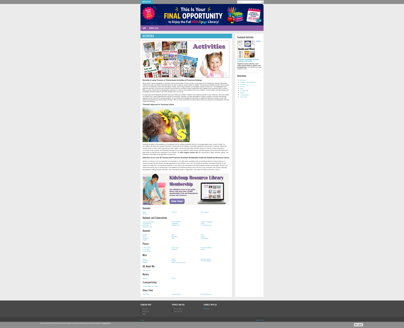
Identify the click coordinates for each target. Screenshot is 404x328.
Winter (144, 214)
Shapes (145, 262)
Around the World (206, 248)
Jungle (145, 240)
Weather (145, 278)
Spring (144, 212)
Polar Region (205, 238)
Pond (202, 235)
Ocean (203, 236)
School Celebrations (149, 222)
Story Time (148, 290)
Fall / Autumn (205, 212)
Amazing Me (146, 270)
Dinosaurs (175, 236)
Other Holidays (176, 222)
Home (144, 28)
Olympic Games (206, 259)
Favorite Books (176, 294)
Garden (145, 235)
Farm (144, 236)
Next (260, 20)
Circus (144, 259)
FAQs (144, 314)
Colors (174, 259)
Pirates (174, 261)
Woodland (146, 238)
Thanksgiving (147, 223)
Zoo (173, 235)
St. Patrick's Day (206, 225)
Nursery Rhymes (206, 294)
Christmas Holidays (207, 222)
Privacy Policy (178, 309)
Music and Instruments (179, 262)
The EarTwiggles (206, 261)
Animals (146, 230)
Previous (257, 20)
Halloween (175, 223)
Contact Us (145, 311)
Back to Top (260, 320)
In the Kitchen (147, 251)
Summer (174, 212)
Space (203, 249)
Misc (145, 255)
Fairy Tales (146, 294)
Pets (173, 238)
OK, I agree (358, 324)
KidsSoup (206, 309)
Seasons (146, 208)
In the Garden (147, 248)
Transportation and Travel (150, 286)
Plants (174, 278)
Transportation (150, 282)
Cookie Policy (106, 323)
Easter (203, 223)
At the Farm (175, 248)
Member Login (153, 28)
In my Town (146, 249)
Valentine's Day (147, 227)
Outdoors (174, 249)
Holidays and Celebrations (155, 217)
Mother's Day (176, 225)
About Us (145, 309)
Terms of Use (178, 311)
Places (146, 243)
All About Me (149, 266)
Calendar (145, 261)
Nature (146, 274)
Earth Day (146, 225)
